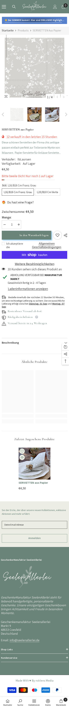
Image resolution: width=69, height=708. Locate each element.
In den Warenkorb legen (33, 235)
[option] (34, 67)
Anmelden (34, 538)
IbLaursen (24, 159)
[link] (57, 235)
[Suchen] (14, 7)
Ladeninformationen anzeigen (28, 289)
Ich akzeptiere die (14, 245)
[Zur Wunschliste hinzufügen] (22, 451)
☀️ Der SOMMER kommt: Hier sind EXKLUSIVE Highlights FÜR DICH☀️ (36, 20)
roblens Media (44, 680)
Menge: (7, 217)
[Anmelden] (55, 7)
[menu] (4, 7)
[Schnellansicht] (22, 457)
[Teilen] (64, 235)
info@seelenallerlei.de (24, 640)
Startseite (8, 30)
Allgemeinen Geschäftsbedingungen (46, 245)
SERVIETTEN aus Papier (33, 483)
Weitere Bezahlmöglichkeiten (34, 264)
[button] (57, 97)
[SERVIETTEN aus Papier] (34, 464)
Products (23, 30)
